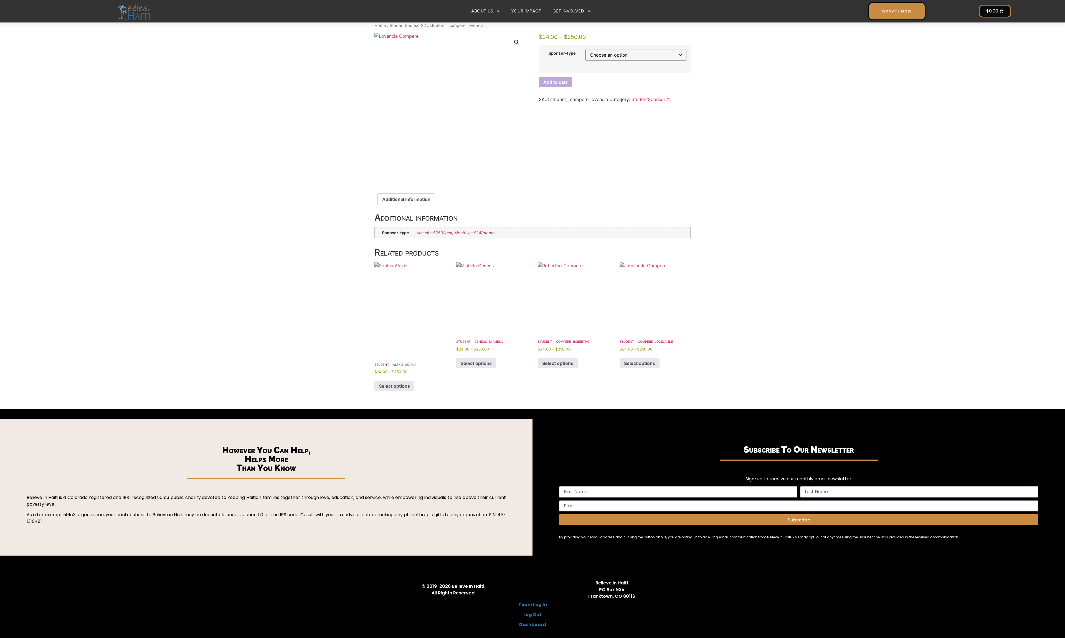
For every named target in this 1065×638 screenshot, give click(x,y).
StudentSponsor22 (408, 25)
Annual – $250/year (434, 232)
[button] (517, 42)
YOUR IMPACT (526, 11)
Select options (394, 386)
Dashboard (532, 624)
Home (380, 25)
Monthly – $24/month (474, 232)
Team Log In (532, 604)
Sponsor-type (562, 53)
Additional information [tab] (406, 199)
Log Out (532, 614)
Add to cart (555, 82)
